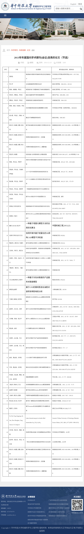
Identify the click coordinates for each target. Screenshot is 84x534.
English (73, 4)
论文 (28, 50)
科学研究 (14, 50)
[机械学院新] (26, 6)
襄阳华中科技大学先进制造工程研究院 (59, 508)
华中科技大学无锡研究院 (34, 508)
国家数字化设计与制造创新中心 (36, 512)
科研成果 (22, 50)
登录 (80, 4)
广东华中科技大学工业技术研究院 (58, 500)
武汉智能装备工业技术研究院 (57, 512)
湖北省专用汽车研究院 (34, 504)
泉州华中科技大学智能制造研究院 (37, 516)
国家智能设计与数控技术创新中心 (58, 516)
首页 (8, 50)
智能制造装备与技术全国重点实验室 (58, 504)
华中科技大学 (31, 500)
